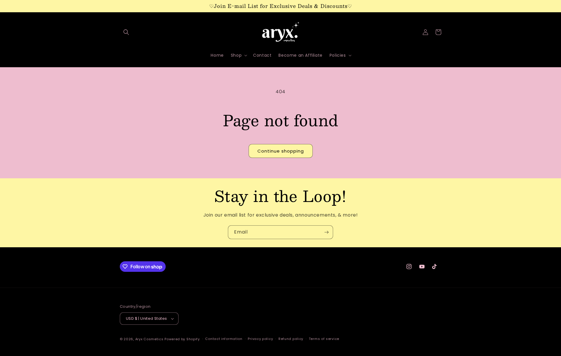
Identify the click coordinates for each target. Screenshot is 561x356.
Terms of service (324, 338)
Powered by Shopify (182, 339)
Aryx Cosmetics (149, 339)
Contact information (223, 338)
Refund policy (290, 338)
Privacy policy (260, 338)
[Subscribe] (326, 232)
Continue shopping (280, 151)
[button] (126, 32)
